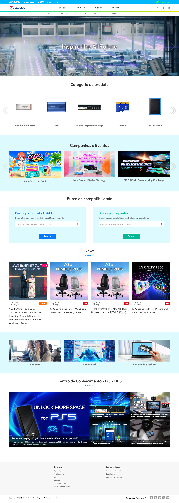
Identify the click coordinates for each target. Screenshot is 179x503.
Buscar (47, 236)
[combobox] (46, 224)
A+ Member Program (62, 486)
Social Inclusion (111, 474)
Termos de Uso (141, 498)
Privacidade (130, 498)
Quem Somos (59, 471)
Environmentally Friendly (115, 471)
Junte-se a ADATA (61, 483)
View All (89, 255)
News (56, 477)
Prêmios (57, 480)
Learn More (131, 14)
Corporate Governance (114, 477)
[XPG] (40, 2)
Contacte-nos (59, 474)
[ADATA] (14, 2)
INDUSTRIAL (53, 2)
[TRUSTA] (29, 2)
